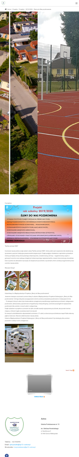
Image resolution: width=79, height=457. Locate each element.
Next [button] (74, 103)
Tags (71, 370)
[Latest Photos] (73, 370)
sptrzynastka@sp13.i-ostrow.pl (19, 445)
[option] (39, 103)
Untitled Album (38, 396)
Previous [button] (4, 103)
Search (67, 370)
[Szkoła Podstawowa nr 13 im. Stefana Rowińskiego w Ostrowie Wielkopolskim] (3, 3)
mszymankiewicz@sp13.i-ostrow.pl (24, 447)
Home (9, 9)
